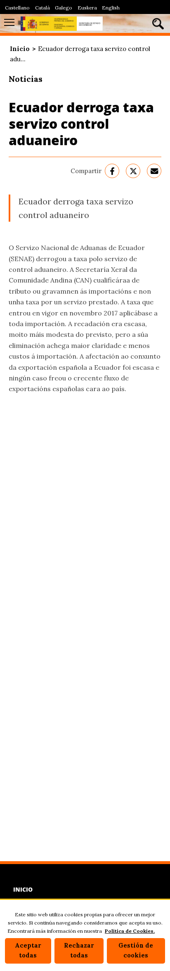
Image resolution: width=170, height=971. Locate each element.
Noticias (25, 79)
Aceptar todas (28, 950)
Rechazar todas (79, 950)
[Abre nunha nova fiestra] (112, 171)
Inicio (20, 49)
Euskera (87, 8)
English (111, 8)
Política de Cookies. (130, 931)
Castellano (17, 8)
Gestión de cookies (135, 950)
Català (42, 8)
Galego (63, 8)
